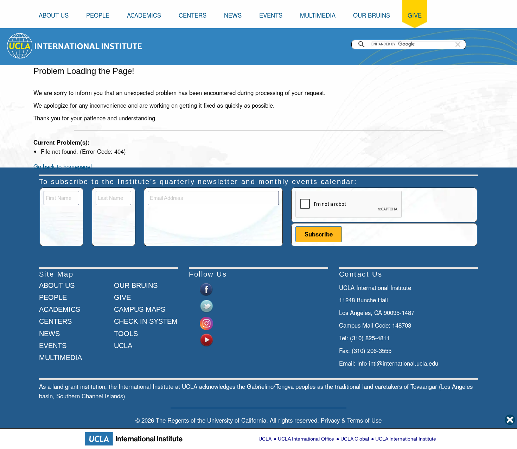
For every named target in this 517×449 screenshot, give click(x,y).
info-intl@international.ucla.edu (397, 363)
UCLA (265, 439)
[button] (458, 44)
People (97, 15)
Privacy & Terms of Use (351, 420)
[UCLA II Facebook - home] (206, 288)
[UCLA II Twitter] (206, 305)
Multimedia (318, 15)
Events (270, 15)
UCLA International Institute (405, 439)
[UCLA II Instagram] (206, 322)
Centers (192, 15)
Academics (144, 15)
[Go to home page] (20, 45)
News (233, 15)
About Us (54, 15)
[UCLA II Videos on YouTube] (206, 339)
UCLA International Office (306, 439)
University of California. (237, 420)
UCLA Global (354, 439)
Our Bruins (371, 15)
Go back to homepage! (62, 166)
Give (415, 15)
